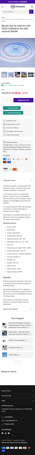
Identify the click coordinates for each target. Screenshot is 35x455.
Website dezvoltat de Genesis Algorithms (15, 442)
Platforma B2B (9, 424)
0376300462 (8, 417)
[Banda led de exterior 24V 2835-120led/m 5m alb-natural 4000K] (17, 52)
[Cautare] (31, 12)
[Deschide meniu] (3, 7)
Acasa (3, 17)
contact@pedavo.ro (11, 420)
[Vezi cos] (32, 7)
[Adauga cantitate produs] (10, 100)
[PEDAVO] (17, 6)
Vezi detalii (6, 155)
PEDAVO (9, 440)
